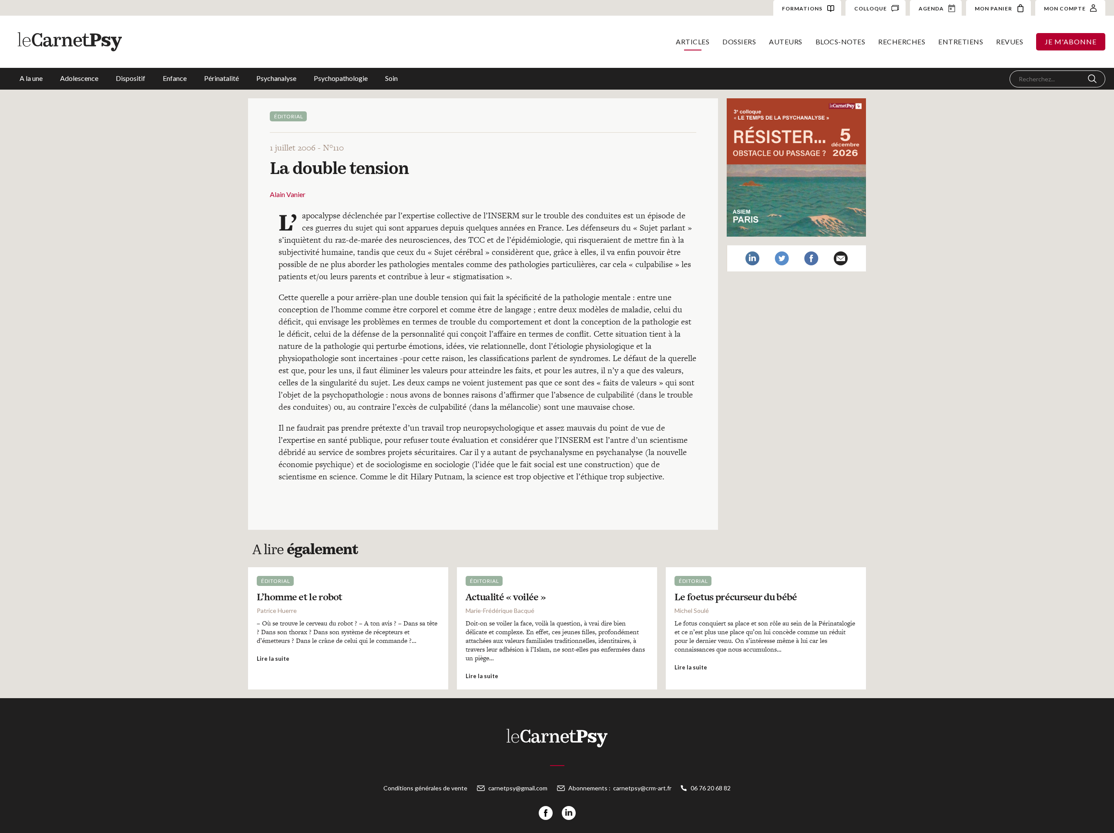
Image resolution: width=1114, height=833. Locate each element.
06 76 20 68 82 (711, 788)
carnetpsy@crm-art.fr (642, 788)
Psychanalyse (276, 78)
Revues (1009, 41)
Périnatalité (221, 78)
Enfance (175, 78)
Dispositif (130, 78)
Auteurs (785, 41)
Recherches (901, 41)
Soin (391, 78)
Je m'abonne (1071, 41)
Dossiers (739, 41)
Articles (692, 41)
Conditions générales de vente (425, 788)
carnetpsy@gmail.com (517, 788)
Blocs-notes (840, 41)
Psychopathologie (341, 78)
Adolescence (79, 78)
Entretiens (960, 41)
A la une (31, 78)
